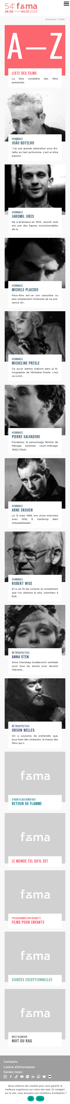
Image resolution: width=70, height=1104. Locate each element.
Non (40, 1098)
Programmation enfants (26, 918)
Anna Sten (20, 656)
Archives (50, 19)
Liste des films (24, 73)
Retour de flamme (27, 803)
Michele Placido (25, 289)
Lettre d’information (19, 1067)
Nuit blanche (19, 1037)
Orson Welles (23, 730)
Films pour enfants (28, 922)
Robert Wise (22, 583)
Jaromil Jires (23, 216)
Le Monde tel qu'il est (30, 861)
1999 (62, 19)
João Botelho (23, 143)
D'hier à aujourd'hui (24, 799)
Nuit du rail (22, 1040)
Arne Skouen (22, 510)
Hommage (17, 139)
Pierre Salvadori (26, 436)
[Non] (65, 1092)
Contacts (11, 1061)
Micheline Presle (26, 363)
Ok (30, 1098)
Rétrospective (20, 653)
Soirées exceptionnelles (32, 979)
